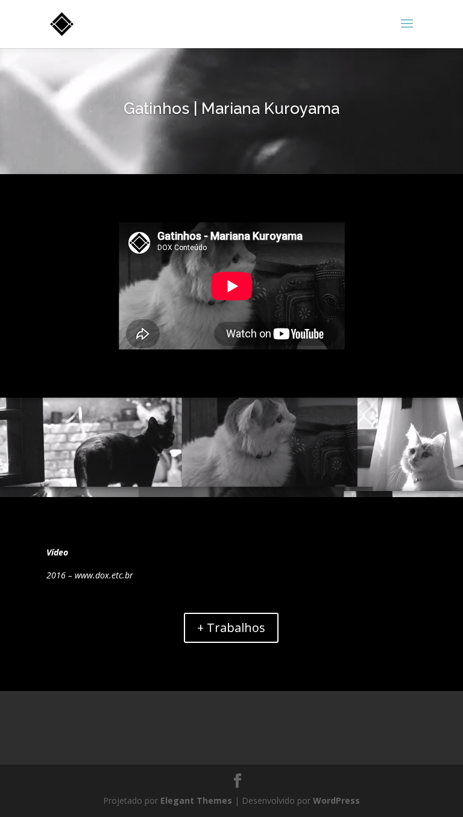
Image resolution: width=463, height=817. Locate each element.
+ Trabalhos (231, 627)
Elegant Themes (196, 800)
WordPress (336, 800)
